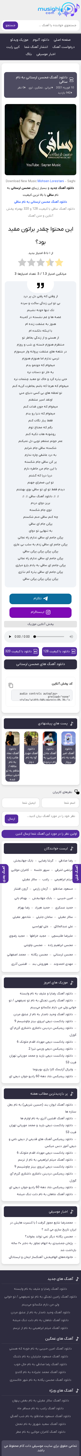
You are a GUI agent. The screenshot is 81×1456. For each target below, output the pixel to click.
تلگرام (38, 598)
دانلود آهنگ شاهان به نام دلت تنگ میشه (45, 1194)
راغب (45, 879)
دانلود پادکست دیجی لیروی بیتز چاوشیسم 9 (43, 1021)
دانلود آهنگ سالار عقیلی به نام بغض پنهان (40, 1400)
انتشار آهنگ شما (36, 47)
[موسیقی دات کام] (63, 11)
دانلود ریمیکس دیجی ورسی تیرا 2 (51, 1049)
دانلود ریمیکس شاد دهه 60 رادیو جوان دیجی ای (41, 1076)
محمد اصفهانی (16, 955)
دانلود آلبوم (41, 40)
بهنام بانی (20, 898)
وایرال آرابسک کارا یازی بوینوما (53, 1069)
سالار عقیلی (29, 879)
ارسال (11, 819)
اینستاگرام (37, 612)
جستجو (10, 25)
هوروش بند (40, 964)
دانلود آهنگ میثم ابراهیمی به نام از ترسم (45, 1160)
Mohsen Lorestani (51, 181)
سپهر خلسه (42, 870)
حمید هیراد (42, 908)
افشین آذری (19, 964)
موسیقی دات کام (31, 1446)
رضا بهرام (24, 908)
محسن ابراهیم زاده (60, 945)
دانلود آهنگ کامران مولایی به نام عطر (40, 1432)
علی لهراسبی (40, 926)
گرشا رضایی (45, 861)
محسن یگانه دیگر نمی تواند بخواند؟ (49, 1236)
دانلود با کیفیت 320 (18, 651)
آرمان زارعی (40, 889)
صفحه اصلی (62, 40)
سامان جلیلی (44, 917)
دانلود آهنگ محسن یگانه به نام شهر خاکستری (40, 1380)
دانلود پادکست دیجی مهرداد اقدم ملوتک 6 (45, 1042)
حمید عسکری (64, 908)
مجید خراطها (38, 936)
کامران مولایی (20, 870)
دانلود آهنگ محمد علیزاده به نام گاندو (40, 1372)
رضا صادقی (66, 861)
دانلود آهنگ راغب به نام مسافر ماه (40, 1408)
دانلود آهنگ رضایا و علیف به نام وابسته (46, 993)
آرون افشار (21, 889)
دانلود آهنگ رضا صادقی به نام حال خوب (40, 1364)
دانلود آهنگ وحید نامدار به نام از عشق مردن (43, 1014)
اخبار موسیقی (45, 54)
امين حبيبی (65, 898)
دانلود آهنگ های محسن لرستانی (40, 664)
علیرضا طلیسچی (62, 936)
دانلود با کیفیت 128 (56, 651)
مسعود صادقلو (63, 889)
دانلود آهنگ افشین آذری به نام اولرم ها (46, 1118)
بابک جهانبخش (23, 861)
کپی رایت (13, 47)
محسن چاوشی (33, 945)
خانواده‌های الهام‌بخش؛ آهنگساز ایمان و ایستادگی (41, 1257)
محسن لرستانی (40, 202)
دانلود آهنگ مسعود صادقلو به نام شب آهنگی (40, 1416)
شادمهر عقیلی (22, 917)
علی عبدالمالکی (63, 926)
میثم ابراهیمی (63, 879)
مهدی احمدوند (63, 964)
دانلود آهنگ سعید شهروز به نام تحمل (40, 1424)
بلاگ (29, 54)
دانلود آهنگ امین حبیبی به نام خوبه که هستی (40, 1349)
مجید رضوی (17, 936)
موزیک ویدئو (19, 40)
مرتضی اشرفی (64, 870)
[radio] (59, 263)
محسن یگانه (39, 955)
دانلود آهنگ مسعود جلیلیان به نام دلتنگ (40, 1356)
